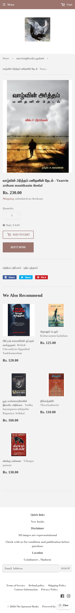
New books (37, 522)
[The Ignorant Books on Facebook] (62, 597)
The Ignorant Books (27, 606)
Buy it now (18, 247)
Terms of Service (15, 585)
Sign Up (65, 568)
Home (6, 58)
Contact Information (26, 589)
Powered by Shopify (53, 606)
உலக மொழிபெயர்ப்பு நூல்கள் (30, 58)
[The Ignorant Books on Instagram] (68, 597)
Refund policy (37, 585)
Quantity (8, 208)
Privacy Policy (49, 589)
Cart (69, 5)
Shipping (8, 199)
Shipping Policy (57, 585)
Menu (10, 5)
